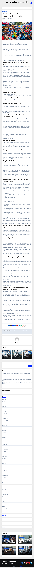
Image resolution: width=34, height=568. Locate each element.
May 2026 (4, 406)
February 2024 (4, 470)
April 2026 (4, 408)
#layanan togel (22, 19)
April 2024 (4, 465)
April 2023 (4, 480)
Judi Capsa (4, 501)
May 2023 (4, 477)
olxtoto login (4, 523)
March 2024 (4, 468)
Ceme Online (4, 499)
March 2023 (4, 482)
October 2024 (4, 451)
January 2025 (4, 444)
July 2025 (4, 430)
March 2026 (4, 411)
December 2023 (5, 475)
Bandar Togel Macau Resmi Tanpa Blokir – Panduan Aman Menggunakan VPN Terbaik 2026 (6, 351)
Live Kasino (4, 506)
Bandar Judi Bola (5, 494)
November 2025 (5, 420)
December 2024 (5, 446)
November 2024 (5, 449)
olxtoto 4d (4, 519)
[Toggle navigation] (2, 3)
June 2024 (4, 461)
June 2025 (4, 432)
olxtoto (3, 527)
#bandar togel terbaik (15, 19)
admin (6, 18)
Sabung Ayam (4, 508)
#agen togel (5, 19)
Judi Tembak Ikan (5, 503)
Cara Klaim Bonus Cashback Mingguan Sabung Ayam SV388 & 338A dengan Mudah (16, 373)
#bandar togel (9, 19)
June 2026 (4, 404)
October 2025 (4, 423)
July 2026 (4, 401)
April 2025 (4, 437)
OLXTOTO (20, 566)
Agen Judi (4, 489)
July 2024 (4, 458)
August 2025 (4, 427)
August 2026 (4, 399)
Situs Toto (4, 515)
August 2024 (4, 456)
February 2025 (4, 442)
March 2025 (4, 439)
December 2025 (5, 418)
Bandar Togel (5, 11)
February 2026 (4, 413)
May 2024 (4, 463)
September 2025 (5, 425)
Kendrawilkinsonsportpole (17, 2)
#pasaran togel (27, 19)
